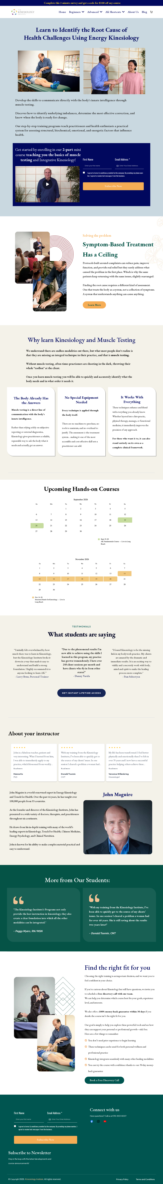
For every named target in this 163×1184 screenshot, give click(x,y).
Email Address (122, 159)
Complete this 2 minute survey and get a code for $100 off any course (82, 3)
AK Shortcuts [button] (113, 12)
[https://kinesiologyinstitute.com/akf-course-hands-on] (81, 521)
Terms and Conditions (145, 1179)
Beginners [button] (75, 12)
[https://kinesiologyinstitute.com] (23, 12)
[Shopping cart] (151, 12)
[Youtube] (105, 1121)
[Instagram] (98, 1121)
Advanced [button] (93, 12)
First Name (88, 159)
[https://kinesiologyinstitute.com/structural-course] (81, 580)
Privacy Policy (122, 1179)
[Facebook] (91, 1121)
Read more (18, 768)
